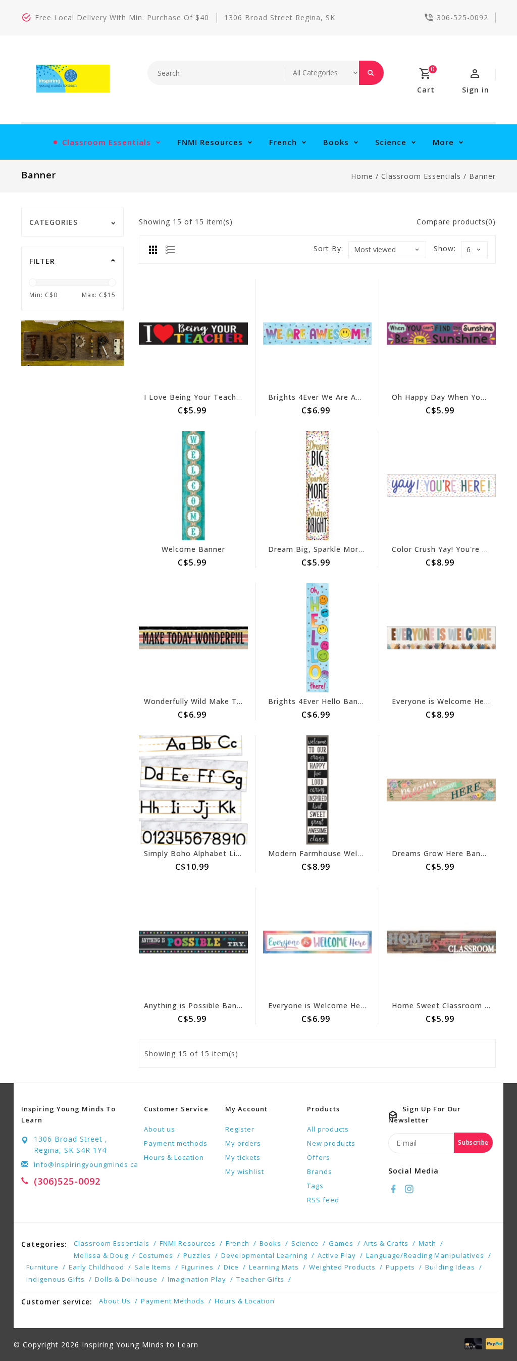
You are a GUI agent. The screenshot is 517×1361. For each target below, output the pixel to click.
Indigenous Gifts (55, 1279)
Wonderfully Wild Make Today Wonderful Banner (234, 701)
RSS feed (323, 1199)
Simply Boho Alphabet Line (194, 853)
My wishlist (244, 1171)
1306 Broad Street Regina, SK (279, 17)
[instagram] (410, 1189)
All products (328, 1129)
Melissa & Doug (101, 1255)
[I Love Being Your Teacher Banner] (193, 333)
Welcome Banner (193, 549)
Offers (318, 1157)
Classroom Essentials (106, 142)
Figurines (197, 1267)
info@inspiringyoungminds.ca (86, 1164)
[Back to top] (487, 1331)
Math (427, 1243)
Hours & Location (174, 1157)
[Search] (371, 73)
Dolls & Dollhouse (126, 1279)
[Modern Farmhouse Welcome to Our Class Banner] (317, 789)
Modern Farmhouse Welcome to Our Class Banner (362, 853)
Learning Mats (274, 1267)
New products (331, 1143)
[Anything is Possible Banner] (193, 942)
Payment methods (176, 1143)
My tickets (243, 1157)
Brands (319, 1171)
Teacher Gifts (260, 1279)
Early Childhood (96, 1267)
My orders (243, 1143)
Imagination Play (197, 1279)
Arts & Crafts (386, 1243)
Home (362, 176)
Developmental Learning (264, 1255)
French (283, 142)
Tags (315, 1185)
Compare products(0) (456, 221)
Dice (231, 1267)
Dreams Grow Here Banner (442, 853)
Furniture (42, 1267)
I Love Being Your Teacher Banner (208, 397)
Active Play (337, 1255)
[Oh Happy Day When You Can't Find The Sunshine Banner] (441, 333)
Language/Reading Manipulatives (425, 1255)
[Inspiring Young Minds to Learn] (73, 78)
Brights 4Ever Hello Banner (319, 701)
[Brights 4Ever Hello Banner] (317, 637)
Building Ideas (450, 1267)
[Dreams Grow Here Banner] (441, 789)
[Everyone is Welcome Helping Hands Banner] (441, 637)
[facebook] (394, 1189)
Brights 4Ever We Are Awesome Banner (342, 397)
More (443, 142)
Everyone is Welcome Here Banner (332, 1005)
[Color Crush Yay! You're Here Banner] (441, 485)
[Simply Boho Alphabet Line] (193, 789)
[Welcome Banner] (193, 485)
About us (159, 1129)
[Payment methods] (492, 1343)
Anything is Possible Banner (196, 1005)
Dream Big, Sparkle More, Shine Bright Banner (356, 549)
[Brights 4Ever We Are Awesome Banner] (317, 333)
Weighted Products (342, 1267)
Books (336, 142)
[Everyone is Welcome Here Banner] (317, 942)
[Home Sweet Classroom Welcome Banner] (441, 942)
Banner (482, 176)
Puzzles (197, 1255)
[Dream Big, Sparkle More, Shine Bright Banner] (317, 485)
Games (341, 1243)
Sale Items (152, 1267)
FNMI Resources (210, 142)
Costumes (155, 1255)
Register (239, 1129)
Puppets (400, 1267)
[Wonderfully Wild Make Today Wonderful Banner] (193, 637)
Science (390, 142)
